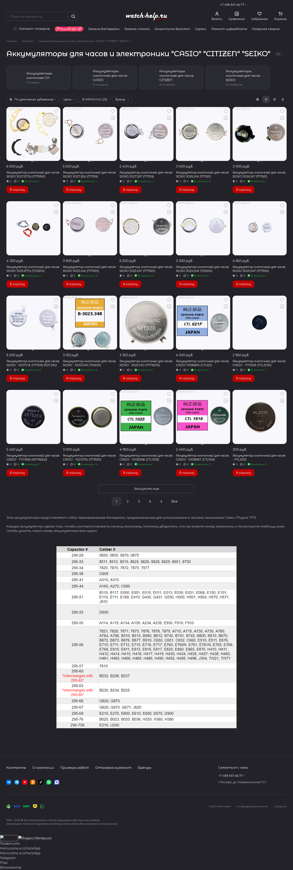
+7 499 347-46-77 (232, 5)
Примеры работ (74, 768)
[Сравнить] (56, 118)
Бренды (144, 768)
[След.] (161, 501)
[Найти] (73, 16)
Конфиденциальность (252, 806)
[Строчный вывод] (274, 99)
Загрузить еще (146, 488)
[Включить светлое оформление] (285, 4)
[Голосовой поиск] (63, 16)
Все (175, 501)
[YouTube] (24, 782)
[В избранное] (56, 111)
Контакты (16, 768)
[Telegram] (16, 782)
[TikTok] (40, 782)
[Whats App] (48, 782)
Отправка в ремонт (113, 768)
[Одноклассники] (32, 782)
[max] (56, 782)
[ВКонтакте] (8, 782)
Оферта (280, 806)
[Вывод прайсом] (283, 99)
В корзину (17, 189)
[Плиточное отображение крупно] (257, 99)
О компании (43, 768)
